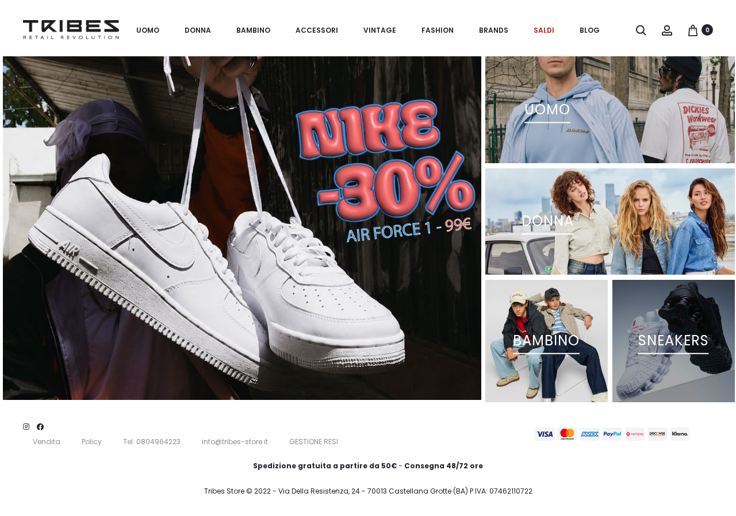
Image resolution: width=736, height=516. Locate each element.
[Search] (641, 30)
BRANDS (493, 30)
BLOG (590, 30)
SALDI (544, 30)
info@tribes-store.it (235, 441)
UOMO (147, 30)
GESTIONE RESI (313, 441)
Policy (92, 441)
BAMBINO (253, 30)
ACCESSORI (317, 30)
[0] (693, 30)
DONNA (198, 30)
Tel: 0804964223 (152, 441)
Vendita (46, 441)
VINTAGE (379, 30)
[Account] (667, 30)
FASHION (437, 30)
